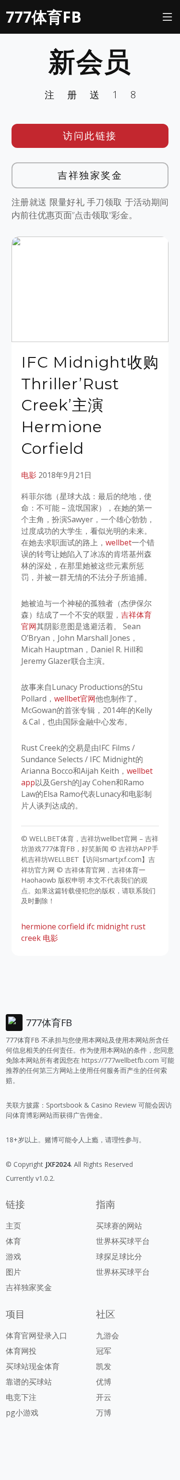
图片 (13, 1272)
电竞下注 (21, 1397)
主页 (13, 1225)
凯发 (103, 1366)
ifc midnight (107, 926)
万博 (103, 1412)
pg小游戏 (22, 1412)
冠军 (103, 1351)
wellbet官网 (75, 698)
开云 (103, 1397)
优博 (103, 1381)
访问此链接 (90, 135)
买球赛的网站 (119, 1225)
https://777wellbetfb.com (120, 1060)
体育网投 (21, 1351)
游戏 (13, 1256)
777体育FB (44, 16)
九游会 (107, 1335)
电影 (28, 475)
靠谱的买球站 (29, 1381)
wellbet (119, 542)
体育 (13, 1241)
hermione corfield (52, 926)
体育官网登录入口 (36, 1335)
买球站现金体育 (33, 1366)
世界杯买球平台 (123, 1241)
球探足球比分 (119, 1256)
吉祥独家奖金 (90, 175)
